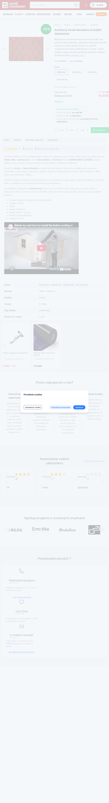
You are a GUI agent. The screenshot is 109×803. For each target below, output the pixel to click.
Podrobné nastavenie (60, 407)
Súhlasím (79, 407)
